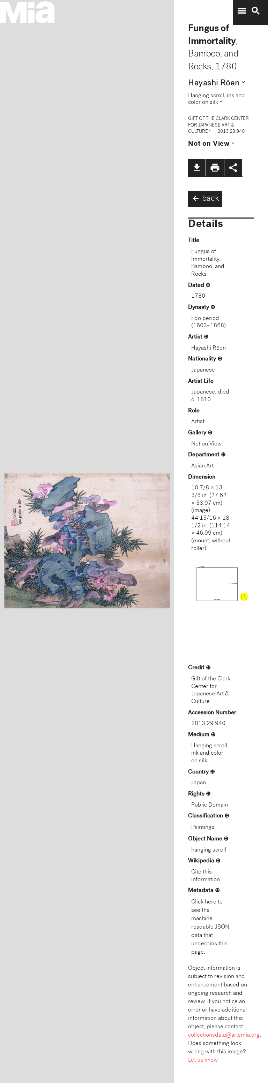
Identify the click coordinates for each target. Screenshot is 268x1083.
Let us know (203, 1060)
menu (242, 11)
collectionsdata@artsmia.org (224, 1035)
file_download (197, 167)
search (256, 11)
